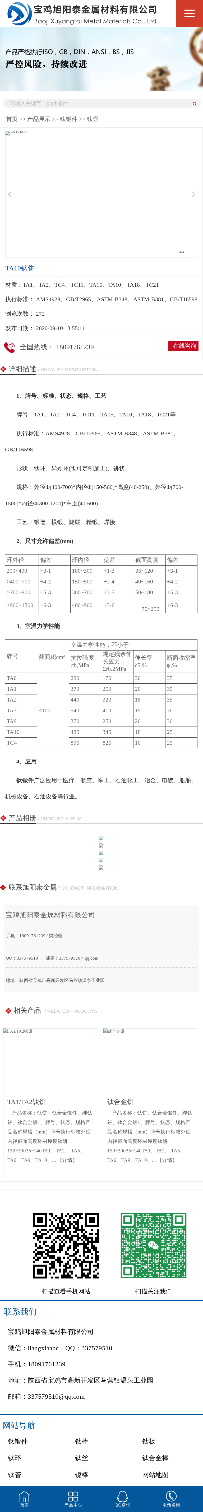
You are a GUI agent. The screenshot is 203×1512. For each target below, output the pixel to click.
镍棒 (81, 1474)
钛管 (14, 1474)
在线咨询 (184, 346)
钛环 (14, 1457)
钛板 (148, 1441)
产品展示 (38, 119)
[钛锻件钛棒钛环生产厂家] (83, 21)
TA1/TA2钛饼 (26, 1101)
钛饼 (93, 119)
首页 (12, 119)
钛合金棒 (155, 1457)
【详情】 (67, 1160)
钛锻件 (68, 119)
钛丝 (81, 1457)
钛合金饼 (120, 1101)
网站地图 (155, 1474)
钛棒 (81, 1441)
